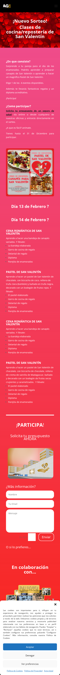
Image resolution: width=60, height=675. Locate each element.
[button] (55, 604)
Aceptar (30, 646)
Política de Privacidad (33, 670)
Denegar (30, 655)
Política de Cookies (15, 670)
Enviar (46, 537)
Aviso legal (48, 670)
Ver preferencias (30, 663)
